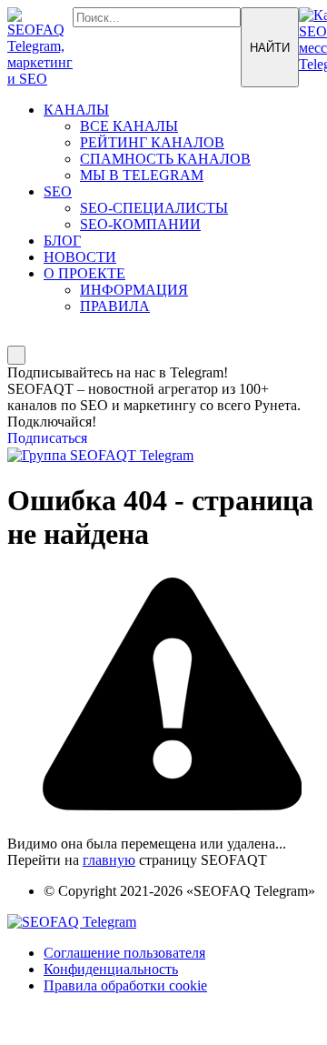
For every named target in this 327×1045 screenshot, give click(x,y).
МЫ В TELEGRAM (141, 175)
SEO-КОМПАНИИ (140, 224)
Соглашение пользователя (124, 952)
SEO (58, 191)
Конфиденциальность (111, 969)
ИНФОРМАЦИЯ (134, 289)
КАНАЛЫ (76, 109)
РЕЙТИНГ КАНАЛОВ (152, 142)
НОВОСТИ (80, 257)
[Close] (16, 355)
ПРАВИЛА (115, 306)
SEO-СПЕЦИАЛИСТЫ (154, 208)
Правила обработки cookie (125, 985)
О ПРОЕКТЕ (84, 273)
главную (109, 860)
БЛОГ (62, 240)
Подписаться (47, 438)
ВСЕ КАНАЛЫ (129, 126)
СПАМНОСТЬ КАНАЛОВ (165, 158)
